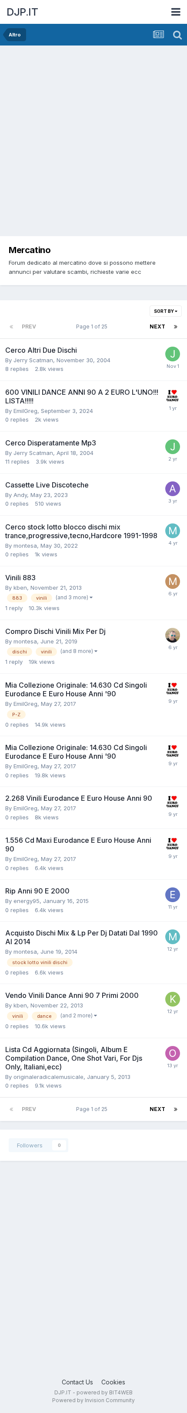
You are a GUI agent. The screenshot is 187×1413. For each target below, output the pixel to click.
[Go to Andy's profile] (172, 488)
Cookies (113, 1382)
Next (157, 326)
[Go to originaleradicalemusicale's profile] (172, 1053)
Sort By (164, 311)
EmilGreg (25, 410)
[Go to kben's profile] (172, 999)
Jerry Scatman (33, 360)
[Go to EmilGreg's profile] (172, 396)
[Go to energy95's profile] (172, 894)
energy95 (26, 900)
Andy (20, 494)
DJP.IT (22, 12)
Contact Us (77, 1382)
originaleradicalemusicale (48, 1076)
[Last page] (176, 326)
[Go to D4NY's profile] (172, 635)
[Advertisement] (93, 143)
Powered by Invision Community (93, 1400)
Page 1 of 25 (93, 326)
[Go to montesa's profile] (172, 530)
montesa (25, 545)
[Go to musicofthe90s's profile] (172, 581)
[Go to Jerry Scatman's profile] (172, 354)
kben (20, 587)
